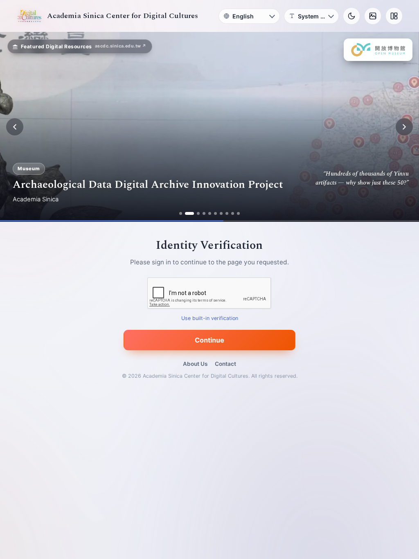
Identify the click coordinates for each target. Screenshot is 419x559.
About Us (195, 364)
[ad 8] (226, 213)
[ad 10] (238, 213)
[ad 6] (215, 213)
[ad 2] (186, 213)
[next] (404, 127)
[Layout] (394, 16)
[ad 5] (209, 213)
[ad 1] (180, 213)
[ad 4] (204, 213)
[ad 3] (195, 213)
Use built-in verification (209, 319)
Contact (225, 364)
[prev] (15, 127)
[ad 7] (221, 213)
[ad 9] (232, 213)
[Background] (372, 16)
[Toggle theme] (351, 16)
